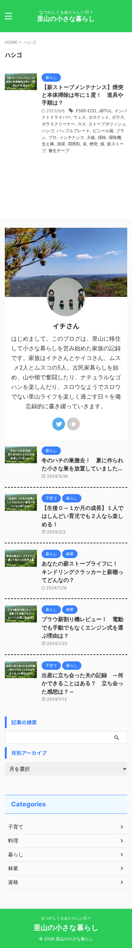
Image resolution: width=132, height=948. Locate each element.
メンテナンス (71, 137)
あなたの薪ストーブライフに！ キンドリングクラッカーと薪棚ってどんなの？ (82, 571)
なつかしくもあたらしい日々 (66, 918)
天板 (91, 137)
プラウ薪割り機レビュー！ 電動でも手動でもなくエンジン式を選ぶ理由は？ (82, 627)
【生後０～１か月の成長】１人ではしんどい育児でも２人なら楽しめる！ (82, 516)
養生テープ (58, 150)
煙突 (93, 143)
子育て (15, 827)
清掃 (61, 143)
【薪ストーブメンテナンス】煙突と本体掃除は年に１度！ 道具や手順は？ (82, 95)
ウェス (79, 117)
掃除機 (115, 137)
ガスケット (98, 117)
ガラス (118, 117)
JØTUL (105, 110)
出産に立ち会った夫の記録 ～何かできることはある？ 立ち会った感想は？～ (82, 683)
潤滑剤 (74, 143)
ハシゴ (48, 130)
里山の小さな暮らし (66, 19)
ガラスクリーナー (58, 123)
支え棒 (48, 143)
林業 (13, 868)
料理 (13, 840)
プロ (52, 137)
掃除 (102, 137)
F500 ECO (86, 110)
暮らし (15, 854)
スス (82, 123)
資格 (13, 882)
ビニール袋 (103, 130)
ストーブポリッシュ (107, 123)
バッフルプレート (73, 130)
